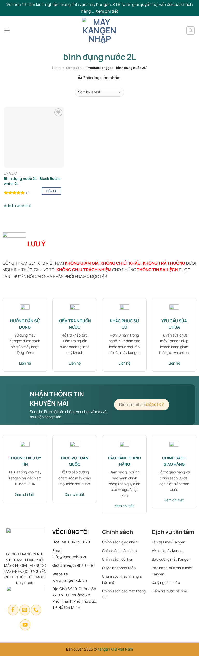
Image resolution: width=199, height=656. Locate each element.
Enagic (10, 173)
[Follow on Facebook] (13, 610)
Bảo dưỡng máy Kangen (171, 559)
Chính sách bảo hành (119, 550)
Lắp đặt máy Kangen (169, 542)
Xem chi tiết (107, 11)
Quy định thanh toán (119, 567)
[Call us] (36, 610)
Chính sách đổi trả (117, 559)
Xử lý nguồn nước (166, 582)
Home (56, 67)
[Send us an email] (24, 610)
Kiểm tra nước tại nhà (169, 591)
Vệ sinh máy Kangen (168, 550)
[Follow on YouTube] (25, 624)
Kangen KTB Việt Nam (115, 649)
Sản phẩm (74, 67)
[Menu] (7, 30)
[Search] (190, 30)
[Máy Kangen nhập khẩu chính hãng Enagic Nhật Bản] (99, 30)
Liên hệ (51, 191)
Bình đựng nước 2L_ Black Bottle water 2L (32, 181)
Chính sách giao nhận (119, 542)
